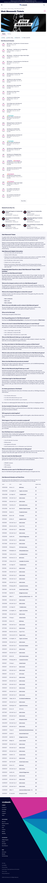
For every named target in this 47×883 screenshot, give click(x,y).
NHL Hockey (10, 8)
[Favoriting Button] (45, 11)
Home (2, 8)
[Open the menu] (1, 5)
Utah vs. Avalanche (8, 298)
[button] (3, 38)
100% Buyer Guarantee (28, 0)
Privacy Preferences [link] (5, 873)
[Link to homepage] (23, 5)
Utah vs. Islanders (8, 302)
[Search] (44, 5)
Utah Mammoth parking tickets (16, 320)
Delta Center (42, 320)
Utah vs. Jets (7, 300)
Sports (5, 8)
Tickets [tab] (3, 33)
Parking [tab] (9, 33)
